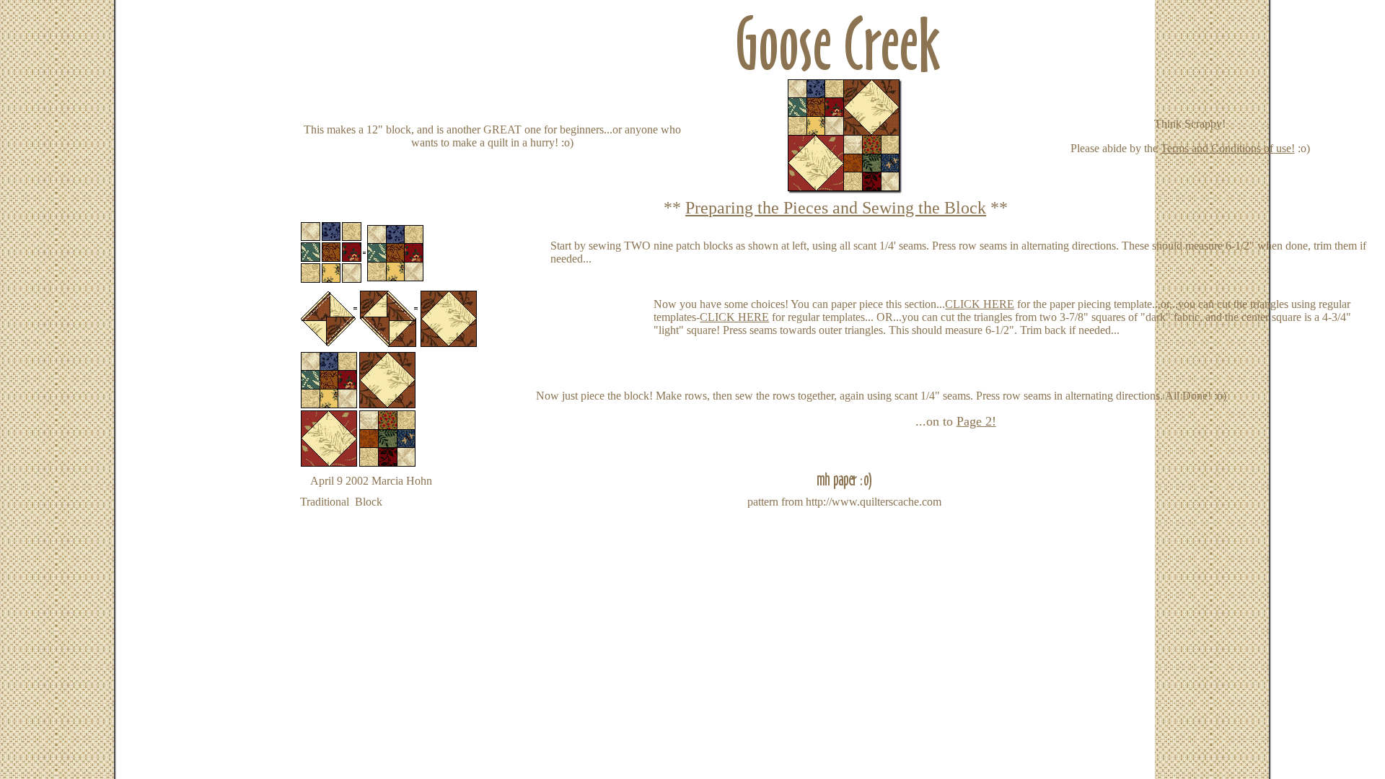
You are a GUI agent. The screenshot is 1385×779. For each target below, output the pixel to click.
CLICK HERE (979, 304)
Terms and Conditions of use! (1228, 148)
